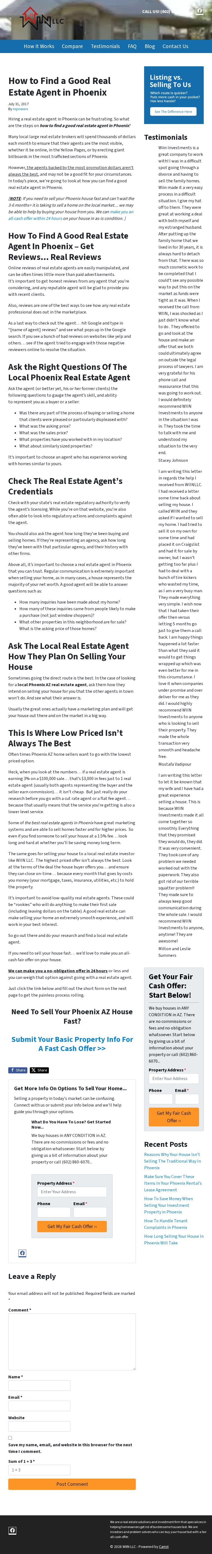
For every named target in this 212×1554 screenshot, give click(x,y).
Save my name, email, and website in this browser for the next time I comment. (70, 1448)
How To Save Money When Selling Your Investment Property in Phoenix (168, 1205)
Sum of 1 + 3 (21, 1461)
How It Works (39, 46)
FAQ (132, 46)
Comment (19, 1310)
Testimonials (105, 46)
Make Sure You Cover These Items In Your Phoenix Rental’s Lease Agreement (173, 1183)
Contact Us (175, 46)
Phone (43, 1204)
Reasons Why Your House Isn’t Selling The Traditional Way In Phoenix (172, 1161)
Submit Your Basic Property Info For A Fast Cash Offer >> (72, 1044)
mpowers (20, 109)
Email (80, 1204)
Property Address (56, 1183)
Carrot (164, 1546)
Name (15, 1377)
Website (16, 1418)
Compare (72, 46)
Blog (150, 46)
